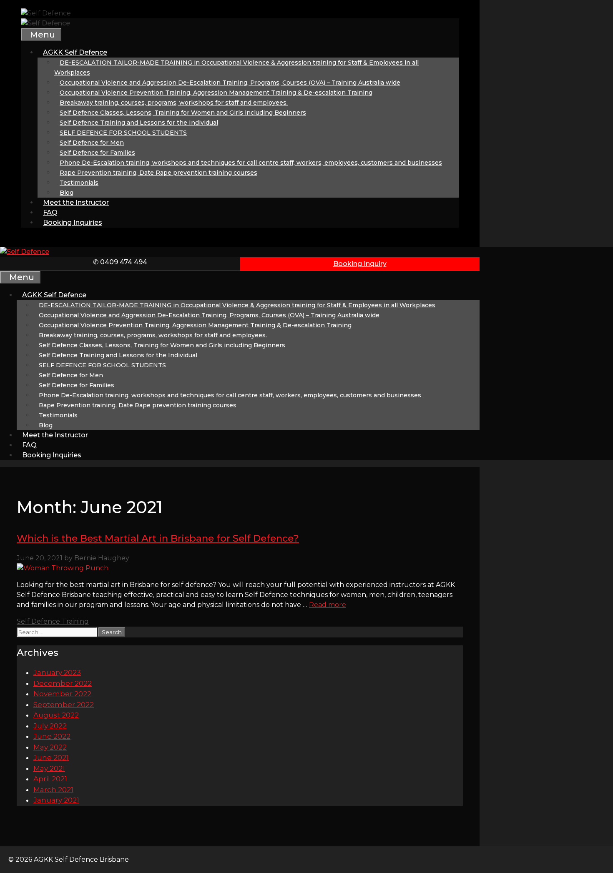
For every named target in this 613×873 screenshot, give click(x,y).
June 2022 (51, 736)
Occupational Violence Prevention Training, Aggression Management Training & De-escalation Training (216, 92)
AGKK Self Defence (75, 52)
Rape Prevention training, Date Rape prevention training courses (158, 172)
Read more (327, 605)
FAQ (50, 212)
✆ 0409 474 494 (120, 262)
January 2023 (57, 672)
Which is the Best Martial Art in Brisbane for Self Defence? (158, 538)
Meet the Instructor (76, 202)
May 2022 (50, 747)
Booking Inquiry (360, 264)
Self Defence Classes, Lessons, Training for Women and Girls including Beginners (183, 112)
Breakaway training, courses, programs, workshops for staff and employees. (174, 102)
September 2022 (63, 704)
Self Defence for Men (92, 142)
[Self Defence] (45, 23)
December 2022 (62, 683)
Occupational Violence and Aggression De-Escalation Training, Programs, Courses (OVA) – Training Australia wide (230, 82)
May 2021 (49, 768)
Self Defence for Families (97, 152)
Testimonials (79, 182)
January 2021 (56, 800)
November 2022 (62, 694)
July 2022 (50, 726)
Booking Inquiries (72, 222)
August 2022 (56, 715)
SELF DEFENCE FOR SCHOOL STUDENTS (123, 132)
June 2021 (51, 757)
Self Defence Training (53, 621)
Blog (66, 192)
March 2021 (53, 789)
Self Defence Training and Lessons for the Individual (139, 122)
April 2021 (50, 779)
